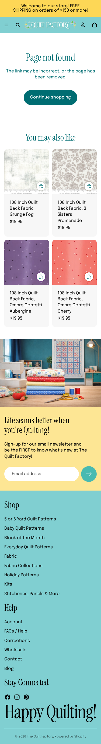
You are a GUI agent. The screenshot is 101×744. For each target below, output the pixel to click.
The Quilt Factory (40, 736)
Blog (9, 668)
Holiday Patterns (21, 575)
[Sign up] (89, 474)
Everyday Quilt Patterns (28, 547)
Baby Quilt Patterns (24, 528)
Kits (8, 584)
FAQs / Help (15, 631)
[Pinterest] (26, 697)
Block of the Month (24, 538)
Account (13, 622)
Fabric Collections (23, 566)
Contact (13, 659)
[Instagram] (17, 697)
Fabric (10, 556)
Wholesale (15, 650)
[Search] (18, 25)
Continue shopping (50, 97)
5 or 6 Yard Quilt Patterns (30, 519)
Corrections (17, 640)
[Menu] (6, 25)
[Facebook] (7, 697)
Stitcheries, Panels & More (32, 594)
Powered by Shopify (70, 736)
